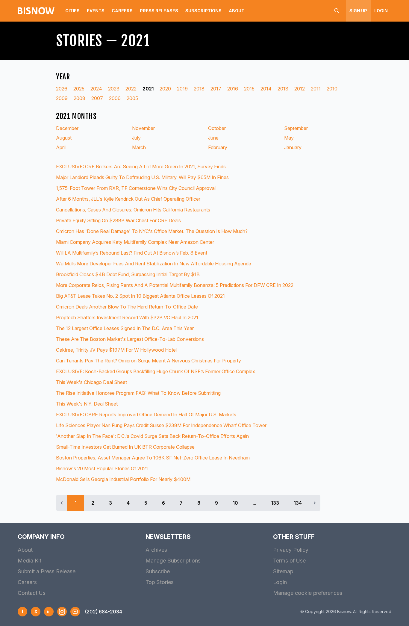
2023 (113, 89)
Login (381, 10)
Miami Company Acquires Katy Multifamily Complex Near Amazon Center (135, 242)
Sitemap (283, 571)
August (64, 138)
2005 (132, 98)
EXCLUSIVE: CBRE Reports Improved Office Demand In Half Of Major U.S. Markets (146, 415)
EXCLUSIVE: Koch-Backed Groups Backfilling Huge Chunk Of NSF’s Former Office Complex (155, 371)
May (289, 138)
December (67, 128)
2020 (165, 89)
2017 (215, 89)
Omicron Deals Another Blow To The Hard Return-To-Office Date (127, 307)
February (217, 147)
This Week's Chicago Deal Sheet (91, 382)
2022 (131, 89)
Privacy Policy (290, 550)
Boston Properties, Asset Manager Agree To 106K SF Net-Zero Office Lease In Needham (153, 458)
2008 (79, 98)
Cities (72, 10)
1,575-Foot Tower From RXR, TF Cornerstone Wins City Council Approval (136, 188)
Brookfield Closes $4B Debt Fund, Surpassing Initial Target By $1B (128, 274)
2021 (148, 89)
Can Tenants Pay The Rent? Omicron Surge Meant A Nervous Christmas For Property (148, 361)
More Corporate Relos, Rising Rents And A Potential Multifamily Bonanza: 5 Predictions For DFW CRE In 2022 (174, 285)
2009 (62, 98)
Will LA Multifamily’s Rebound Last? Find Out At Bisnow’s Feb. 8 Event (131, 253)
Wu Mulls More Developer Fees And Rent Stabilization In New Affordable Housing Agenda (153, 264)
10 (235, 503)
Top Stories (160, 582)
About (236, 10)
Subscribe (158, 571)
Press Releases (159, 10)
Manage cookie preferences (307, 593)
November (143, 128)
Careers (122, 10)
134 (298, 503)
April (61, 147)
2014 (266, 89)
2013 (283, 89)
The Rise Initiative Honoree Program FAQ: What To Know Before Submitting (138, 393)
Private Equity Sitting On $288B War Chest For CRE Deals (118, 220)
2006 (115, 98)
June (213, 138)
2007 (97, 98)
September (296, 128)
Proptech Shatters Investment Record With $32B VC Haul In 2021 (127, 317)
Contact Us (32, 593)
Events (95, 10)
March (139, 147)
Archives (156, 550)
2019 (182, 89)
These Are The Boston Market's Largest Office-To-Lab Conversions (130, 339)
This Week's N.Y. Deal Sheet (87, 404)
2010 (332, 89)
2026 (61, 89)
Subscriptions (203, 10)
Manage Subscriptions (173, 560)
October (217, 128)
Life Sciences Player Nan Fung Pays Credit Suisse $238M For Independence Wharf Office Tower (161, 425)
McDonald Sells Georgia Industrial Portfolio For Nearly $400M (123, 479)
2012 (299, 89)
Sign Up (358, 10)
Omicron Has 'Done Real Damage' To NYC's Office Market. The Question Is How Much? (152, 231)
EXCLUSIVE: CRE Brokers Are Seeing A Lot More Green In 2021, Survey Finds (141, 167)
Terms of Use (289, 560)
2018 (199, 89)
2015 (249, 89)
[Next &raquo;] (314, 503)
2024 (96, 89)
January (293, 147)
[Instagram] (62, 611)
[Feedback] (75, 611)
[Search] (337, 11)
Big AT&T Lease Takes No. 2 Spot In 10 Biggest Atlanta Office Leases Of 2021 (140, 296)
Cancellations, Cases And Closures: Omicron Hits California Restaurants (133, 210)
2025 (78, 89)
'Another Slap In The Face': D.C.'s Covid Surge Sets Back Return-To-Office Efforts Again (152, 436)
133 (275, 503)
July (136, 138)
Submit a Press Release (46, 571)
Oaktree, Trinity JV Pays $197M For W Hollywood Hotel (116, 350)
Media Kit (29, 560)
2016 (232, 89)
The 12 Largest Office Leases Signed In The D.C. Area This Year (125, 328)
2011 (316, 89)
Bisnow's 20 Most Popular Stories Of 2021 (102, 468)
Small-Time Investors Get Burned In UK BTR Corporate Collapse (125, 447)
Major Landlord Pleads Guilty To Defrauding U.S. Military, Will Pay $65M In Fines (142, 177)
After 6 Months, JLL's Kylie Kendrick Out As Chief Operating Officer (128, 199)
